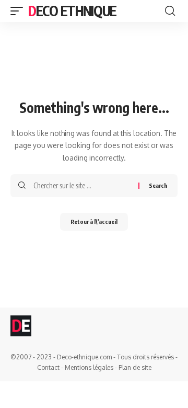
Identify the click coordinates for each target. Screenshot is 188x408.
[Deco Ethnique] (20, 325)
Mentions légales (89, 367)
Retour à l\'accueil (94, 221)
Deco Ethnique (72, 10)
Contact (48, 367)
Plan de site (135, 367)
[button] (19, 11)
